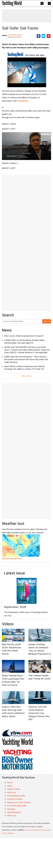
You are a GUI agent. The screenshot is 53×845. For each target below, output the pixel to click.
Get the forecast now (12, 558)
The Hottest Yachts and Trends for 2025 (39, 677)
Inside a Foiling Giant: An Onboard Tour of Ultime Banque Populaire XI (39, 649)
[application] (26, 146)
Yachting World (15, 34)
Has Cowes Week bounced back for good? (24, 335)
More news (26, 376)
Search (47, 321)
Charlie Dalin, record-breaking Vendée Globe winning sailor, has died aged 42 (24, 341)
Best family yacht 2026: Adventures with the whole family (11, 649)
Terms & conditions (31, 830)
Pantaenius (22, 100)
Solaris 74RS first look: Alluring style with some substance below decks (13, 711)
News (7, 330)
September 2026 (15, 607)
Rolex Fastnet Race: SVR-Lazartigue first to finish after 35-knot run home (13, 680)
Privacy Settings (8, 833)
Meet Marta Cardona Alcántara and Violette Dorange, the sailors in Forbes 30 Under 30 (24, 367)
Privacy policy (45, 830)
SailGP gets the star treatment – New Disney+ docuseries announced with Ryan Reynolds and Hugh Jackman (26, 359)
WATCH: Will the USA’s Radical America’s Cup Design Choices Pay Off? (39, 713)
